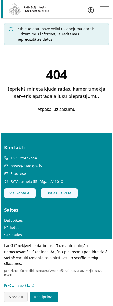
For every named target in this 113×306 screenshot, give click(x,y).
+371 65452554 (24, 157)
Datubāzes (13, 220)
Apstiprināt (44, 296)
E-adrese (18, 173)
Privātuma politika (17, 285)
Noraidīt (16, 296)
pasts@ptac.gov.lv (26, 165)
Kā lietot (11, 227)
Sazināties (13, 234)
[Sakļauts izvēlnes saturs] (104, 9)
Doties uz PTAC (59, 192)
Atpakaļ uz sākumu (56, 109)
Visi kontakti (19, 192)
